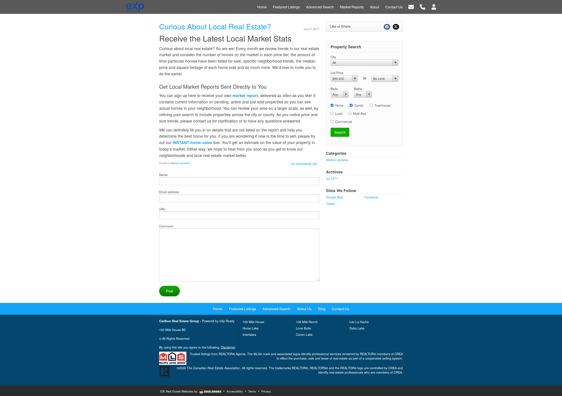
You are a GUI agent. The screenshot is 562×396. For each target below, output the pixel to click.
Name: (163, 175)
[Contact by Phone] (422, 6)
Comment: (166, 226)
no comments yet (304, 163)
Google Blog (334, 197)
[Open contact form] (411, 6)
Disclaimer (228, 347)
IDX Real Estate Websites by (179, 391)
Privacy (266, 391)
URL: (162, 209)
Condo (359, 105)
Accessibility (235, 391)
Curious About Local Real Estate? (215, 26)
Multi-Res (359, 113)
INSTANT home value (192, 142)
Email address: (169, 192)
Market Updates (180, 163)
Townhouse (382, 105)
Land (338, 113)
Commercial (343, 121)
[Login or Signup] (433, 6)
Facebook (371, 197)
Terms (252, 391)
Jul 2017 (332, 178)
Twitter (330, 204)
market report (245, 95)
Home (339, 105)
